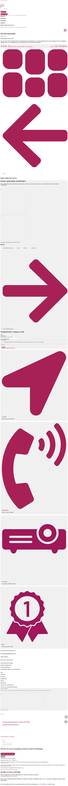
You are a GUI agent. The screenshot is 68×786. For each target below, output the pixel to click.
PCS (3, 644)
